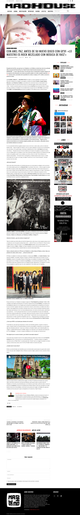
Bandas (16, 46)
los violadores (19, 406)
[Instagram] (70, 1)
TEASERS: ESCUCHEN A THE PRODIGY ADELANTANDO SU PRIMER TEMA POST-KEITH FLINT (15, 423)
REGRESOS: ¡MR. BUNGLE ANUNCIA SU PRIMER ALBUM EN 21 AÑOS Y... (66, 90)
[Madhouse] (40, 6)
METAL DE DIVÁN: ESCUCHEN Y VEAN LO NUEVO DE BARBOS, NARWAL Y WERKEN (28, 444)
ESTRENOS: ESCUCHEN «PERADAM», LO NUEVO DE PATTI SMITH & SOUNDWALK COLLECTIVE (66, 82)
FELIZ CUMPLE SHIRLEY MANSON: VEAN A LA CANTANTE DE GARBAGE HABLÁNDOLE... (66, 75)
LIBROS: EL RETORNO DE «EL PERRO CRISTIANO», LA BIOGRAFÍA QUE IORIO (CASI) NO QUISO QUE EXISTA (13, 445)
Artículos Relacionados (24, 430)
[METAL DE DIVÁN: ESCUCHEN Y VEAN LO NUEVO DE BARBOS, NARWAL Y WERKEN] (28, 437)
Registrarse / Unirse (19, 0)
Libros (8, 441)
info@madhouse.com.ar (34, 509)
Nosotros (50, 11)
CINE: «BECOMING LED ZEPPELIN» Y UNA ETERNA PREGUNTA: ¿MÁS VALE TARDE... (66, 97)
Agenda (15, 11)
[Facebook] (68, 1)
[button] (57, 118)
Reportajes (31, 11)
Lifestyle (43, 11)
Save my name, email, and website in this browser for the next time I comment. (23, 481)
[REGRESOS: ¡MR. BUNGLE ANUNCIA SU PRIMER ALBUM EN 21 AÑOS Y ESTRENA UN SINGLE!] (56, 90)
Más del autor (36, 430)
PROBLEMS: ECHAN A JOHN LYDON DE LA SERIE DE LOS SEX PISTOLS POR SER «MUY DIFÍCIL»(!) (40, 423)
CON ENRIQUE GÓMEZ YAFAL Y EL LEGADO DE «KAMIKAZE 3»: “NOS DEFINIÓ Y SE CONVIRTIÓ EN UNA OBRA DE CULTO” (43, 446)
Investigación (22, 11)
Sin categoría (63, 99)
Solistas (15, 48)
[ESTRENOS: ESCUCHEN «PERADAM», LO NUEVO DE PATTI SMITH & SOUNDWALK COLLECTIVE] (56, 82)
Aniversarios (63, 77)
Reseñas (38, 11)
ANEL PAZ (14, 406)
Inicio (7, 46)
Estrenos (23, 441)
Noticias (10, 11)
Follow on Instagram (59, 113)
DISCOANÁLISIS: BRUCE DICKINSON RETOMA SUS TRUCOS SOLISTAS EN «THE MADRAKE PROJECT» (66, 67)
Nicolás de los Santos (12, 57)
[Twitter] (72, 1)
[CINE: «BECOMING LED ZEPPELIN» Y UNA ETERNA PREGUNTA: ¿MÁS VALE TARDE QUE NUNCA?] (56, 97)
